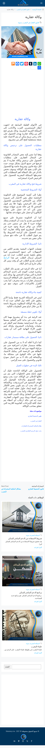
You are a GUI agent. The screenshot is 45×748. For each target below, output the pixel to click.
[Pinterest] (18, 741)
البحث (7, 667)
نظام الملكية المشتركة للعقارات (31, 426)
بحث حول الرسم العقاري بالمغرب (31, 431)
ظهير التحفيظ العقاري (35, 416)
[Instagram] (22, 741)
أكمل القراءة (38, 547)
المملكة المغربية (35, 535)
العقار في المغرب (36, 421)
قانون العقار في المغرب (22, 9)
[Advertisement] (22, 94)
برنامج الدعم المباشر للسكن (30, 592)
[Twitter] (27, 741)
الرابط (6, 257)
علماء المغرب (36, 646)
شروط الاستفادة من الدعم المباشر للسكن (25, 538)
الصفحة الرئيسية (36, 9)
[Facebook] (31, 741)
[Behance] (14, 741)
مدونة (20, 23)
